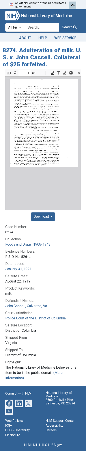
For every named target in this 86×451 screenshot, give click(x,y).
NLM (27, 445)
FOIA (8, 425)
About (25, 38)
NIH (35, 445)
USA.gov (56, 445)
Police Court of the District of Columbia (35, 318)
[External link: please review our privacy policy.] (9, 403)
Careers (51, 430)
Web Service (65, 38)
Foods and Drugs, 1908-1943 (27, 244)
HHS (44, 445)
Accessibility (54, 425)
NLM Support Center (60, 421)
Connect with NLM (18, 393)
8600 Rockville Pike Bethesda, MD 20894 (60, 401)
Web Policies (14, 421)
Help (42, 38)
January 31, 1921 (18, 269)
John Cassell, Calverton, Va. (26, 306)
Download (42, 216)
